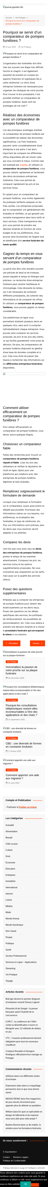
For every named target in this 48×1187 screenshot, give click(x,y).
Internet (9, 894)
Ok (25, 1184)
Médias (9, 906)
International (11, 887)
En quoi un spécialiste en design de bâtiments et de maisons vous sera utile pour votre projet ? (24, 1115)
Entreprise (10, 875)
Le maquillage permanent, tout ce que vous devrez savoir (23, 1089)
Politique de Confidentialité (14, 1161)
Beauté (9, 837)
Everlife (23, 164)
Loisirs (9, 900)
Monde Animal (12, 918)
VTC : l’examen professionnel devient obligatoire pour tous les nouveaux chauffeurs (23, 1041)
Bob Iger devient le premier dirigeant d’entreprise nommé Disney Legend (23, 1001)
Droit (8, 856)
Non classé (11, 931)
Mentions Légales (20, 1157)
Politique (10, 943)
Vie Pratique (26, 47)
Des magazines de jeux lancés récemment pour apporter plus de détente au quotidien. (23, 1102)
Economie (10, 862)
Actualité (10, 825)
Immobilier (10, 881)
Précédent (13, 643)
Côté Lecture (12, 844)
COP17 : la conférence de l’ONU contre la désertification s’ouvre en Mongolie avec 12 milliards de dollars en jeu (23, 1026)
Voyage (9, 981)
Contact (6, 1157)
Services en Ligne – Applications (21, 962)
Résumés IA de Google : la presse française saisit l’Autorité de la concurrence (22, 1011)
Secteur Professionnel (16, 956)
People (9, 937)
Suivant (36, 643)
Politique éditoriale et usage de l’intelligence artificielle (24, 1168)
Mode (8, 912)
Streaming (10, 968)
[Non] (35, 1185)
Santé (8, 950)
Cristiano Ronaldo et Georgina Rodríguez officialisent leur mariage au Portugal (24, 1054)
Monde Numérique (14, 925)
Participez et (22, 807)
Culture (9, 850)
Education (10, 869)
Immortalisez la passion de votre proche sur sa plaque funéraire (21, 670)
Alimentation (11, 831)
